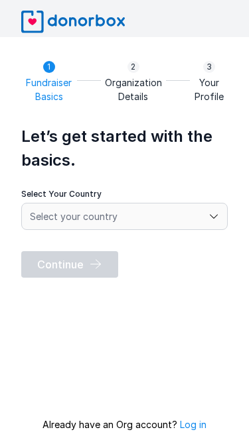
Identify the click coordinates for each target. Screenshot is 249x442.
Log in (193, 424)
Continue (60, 264)
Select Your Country (61, 194)
